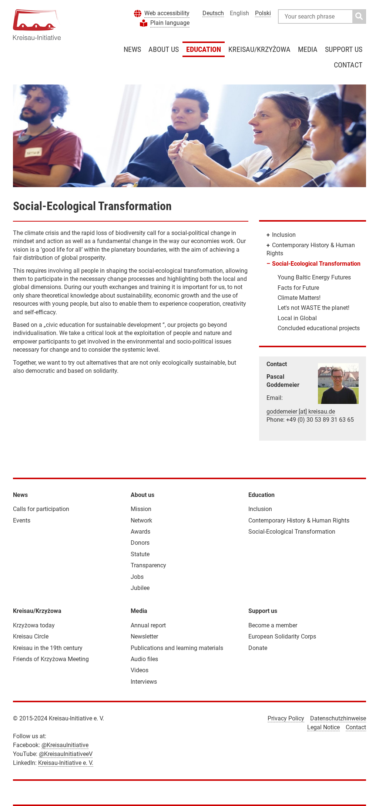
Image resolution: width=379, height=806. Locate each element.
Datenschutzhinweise (338, 718)
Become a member (272, 625)
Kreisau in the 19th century (48, 647)
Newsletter (144, 636)
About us (163, 49)
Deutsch (213, 13)
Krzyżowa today (34, 625)
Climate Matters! (299, 297)
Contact (348, 64)
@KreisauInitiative (64, 745)
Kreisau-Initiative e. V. (65, 762)
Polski (263, 13)
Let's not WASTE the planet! (313, 307)
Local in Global (297, 318)
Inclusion (284, 234)
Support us (343, 49)
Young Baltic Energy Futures (314, 277)
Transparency (148, 565)
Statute (140, 554)
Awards (140, 531)
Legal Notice (323, 727)
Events (21, 520)
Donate (257, 647)
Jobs (137, 576)
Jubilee (140, 587)
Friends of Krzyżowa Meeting (51, 659)
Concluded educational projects (319, 328)
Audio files (144, 659)
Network (141, 520)
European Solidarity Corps (282, 636)
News (132, 49)
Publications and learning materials (177, 647)
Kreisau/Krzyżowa (259, 49)
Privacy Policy (286, 718)
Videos (139, 670)
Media (308, 49)
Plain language (170, 22)
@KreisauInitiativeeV (66, 753)
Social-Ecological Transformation (316, 263)
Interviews (144, 681)
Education (203, 49)
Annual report (148, 625)
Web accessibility (167, 13)
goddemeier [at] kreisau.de (300, 411)
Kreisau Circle (30, 636)
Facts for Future (298, 287)
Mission (141, 509)
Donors (140, 542)
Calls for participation (41, 509)
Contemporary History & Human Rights (298, 520)
